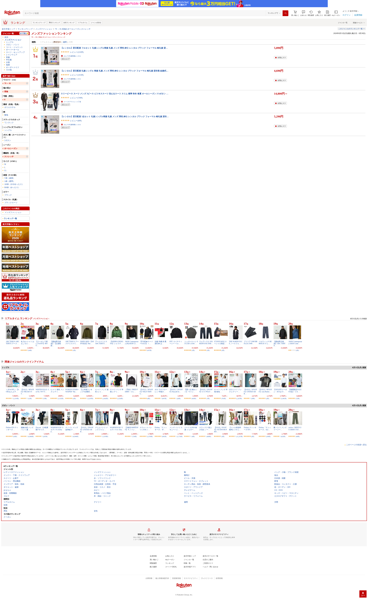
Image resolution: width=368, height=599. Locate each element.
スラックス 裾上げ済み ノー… (205, 429)
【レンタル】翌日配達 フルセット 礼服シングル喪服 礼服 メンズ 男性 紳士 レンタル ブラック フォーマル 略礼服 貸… (114, 48)
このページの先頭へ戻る (356, 445)
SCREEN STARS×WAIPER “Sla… (72, 391)
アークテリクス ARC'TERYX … (101, 343)
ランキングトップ (39, 22)
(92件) (15, 436)
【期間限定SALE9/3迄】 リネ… (295, 391)
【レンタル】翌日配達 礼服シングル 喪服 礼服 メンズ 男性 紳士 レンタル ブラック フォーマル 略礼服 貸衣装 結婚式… (114, 71)
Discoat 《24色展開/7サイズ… (42, 429)
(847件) (164, 398)
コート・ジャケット (14, 47)
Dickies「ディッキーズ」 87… (161, 429)
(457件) (149, 350)
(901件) (164, 436)
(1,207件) (239, 398)
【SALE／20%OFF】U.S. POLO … (205, 391)
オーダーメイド (12, 67)
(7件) (208, 398)
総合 (6, 37)
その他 (9, 70)
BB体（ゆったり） (12, 187)
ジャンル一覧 (342, 22)
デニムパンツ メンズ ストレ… (101, 429)
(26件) (179, 398)
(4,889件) (31, 436)
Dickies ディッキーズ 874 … (250, 429)
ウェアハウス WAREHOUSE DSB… (206, 343)
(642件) (194, 398)
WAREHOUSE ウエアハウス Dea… (116, 429)
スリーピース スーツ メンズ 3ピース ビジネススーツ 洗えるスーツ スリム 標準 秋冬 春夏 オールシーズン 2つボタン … (114, 93)
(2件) (222, 350)
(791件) (223, 398)
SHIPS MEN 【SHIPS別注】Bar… (87, 343)
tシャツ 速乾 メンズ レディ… (57, 391)
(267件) (45, 436)
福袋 (8, 65)
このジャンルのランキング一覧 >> (351, 29)
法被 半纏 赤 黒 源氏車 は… (160, 343)
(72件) (298, 398)
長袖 (6, 91)
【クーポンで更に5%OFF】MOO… (42, 344)
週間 (65, 42)
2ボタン (7, 140)
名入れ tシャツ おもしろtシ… (27, 343)
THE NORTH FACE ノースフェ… (235, 343)
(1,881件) (283, 398)
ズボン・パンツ (12, 45)
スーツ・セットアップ (15, 52)
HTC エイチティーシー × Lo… (175, 343)
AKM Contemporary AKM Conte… (295, 343)
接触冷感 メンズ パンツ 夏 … (27, 429)
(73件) (45, 398)
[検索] (285, 13)
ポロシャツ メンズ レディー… (235, 391)
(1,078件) (105, 436)
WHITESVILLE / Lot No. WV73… (42, 391)
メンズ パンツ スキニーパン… (175, 429)
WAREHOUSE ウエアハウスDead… (57, 430)
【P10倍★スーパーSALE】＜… (146, 343)
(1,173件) (179, 436)
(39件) (253, 398)
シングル (8, 130)
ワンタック (9, 122)
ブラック (8, 195)
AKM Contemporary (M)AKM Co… (131, 343)
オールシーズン (10, 148)
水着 (8, 62)
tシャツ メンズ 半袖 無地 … (221, 391)
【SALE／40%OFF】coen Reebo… (265, 391)
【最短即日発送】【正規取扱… (56, 344)
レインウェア (11, 55)
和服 (8, 57)
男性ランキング (54, 22)
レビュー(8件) (76, 121)
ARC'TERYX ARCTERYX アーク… (12, 343)
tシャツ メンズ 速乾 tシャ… (102, 391)
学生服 (9, 60)
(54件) (30, 350)
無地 (6, 115)
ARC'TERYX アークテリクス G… (72, 343)
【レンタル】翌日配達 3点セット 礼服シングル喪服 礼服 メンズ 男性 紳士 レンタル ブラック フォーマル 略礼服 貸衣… (115, 116)
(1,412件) (60, 398)
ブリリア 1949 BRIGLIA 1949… (250, 343)
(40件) (298, 436)
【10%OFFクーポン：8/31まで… (280, 391)
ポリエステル (10, 107)
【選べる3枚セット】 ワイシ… (190, 391)
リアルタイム (82, 22)
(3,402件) (105, 398)
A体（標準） (9, 181)
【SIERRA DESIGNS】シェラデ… (116, 343)
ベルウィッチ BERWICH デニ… (265, 343)
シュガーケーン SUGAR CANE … (191, 343)
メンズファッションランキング (51, 33)
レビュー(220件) (77, 52)
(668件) (209, 436)
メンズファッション (43, 29)
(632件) (283, 436)
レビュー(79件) (76, 98)
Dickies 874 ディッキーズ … (12, 429)
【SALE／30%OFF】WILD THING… (146, 392)
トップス (10, 42)
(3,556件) (120, 398)
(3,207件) (90, 398)
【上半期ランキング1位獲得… (86, 391)
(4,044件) (75, 436)
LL (5, 170)
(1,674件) (16, 398)
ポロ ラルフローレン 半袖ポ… (161, 391)
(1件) (74, 350)
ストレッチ (9, 156)
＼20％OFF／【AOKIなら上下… (12, 391)
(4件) (148, 398)
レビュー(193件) (77, 75)
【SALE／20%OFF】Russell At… (176, 391)
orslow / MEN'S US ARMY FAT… (295, 429)
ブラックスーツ (10, 203)
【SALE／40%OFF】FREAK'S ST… (27, 392)
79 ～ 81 (7, 83)
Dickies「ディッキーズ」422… (265, 429)
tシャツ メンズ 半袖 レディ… (116, 391)
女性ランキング (68, 22)
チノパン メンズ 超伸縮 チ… (71, 429)
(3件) (222, 436)
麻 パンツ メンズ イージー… (280, 429)
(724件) (134, 436)
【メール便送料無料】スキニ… (235, 429)
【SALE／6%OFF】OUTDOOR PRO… (220, 430)
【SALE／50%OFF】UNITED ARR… (86, 430)
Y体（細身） (9, 178)
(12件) (30, 398)
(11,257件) (239, 436)
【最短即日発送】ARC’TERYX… (279, 344)
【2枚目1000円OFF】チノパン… (131, 429)
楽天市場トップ (8, 29)
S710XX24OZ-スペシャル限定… (220, 343)
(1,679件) (150, 436)
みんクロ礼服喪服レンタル (72, 56)
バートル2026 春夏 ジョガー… (190, 429)
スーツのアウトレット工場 (72, 101)
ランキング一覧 (10, 218)
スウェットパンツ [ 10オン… (146, 429)
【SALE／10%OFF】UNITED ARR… (250, 392)
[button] (303, 13)
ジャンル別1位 (96, 22)
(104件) (268, 436)
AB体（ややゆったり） (14, 184)
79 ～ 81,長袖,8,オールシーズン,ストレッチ (73, 29)
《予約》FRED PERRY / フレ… (131, 391)
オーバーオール (12, 50)
